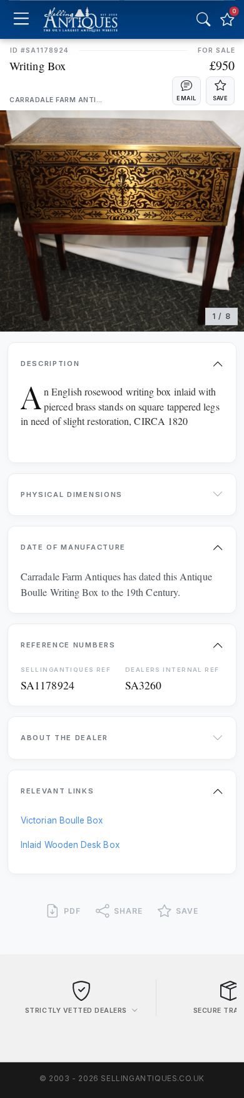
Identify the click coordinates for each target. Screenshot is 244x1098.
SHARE (128, 911)
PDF (72, 911)
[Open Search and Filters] (203, 19)
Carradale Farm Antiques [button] (56, 100)
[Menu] (21, 19)
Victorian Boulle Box (62, 820)
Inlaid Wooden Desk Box (70, 845)
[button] (186, 90)
